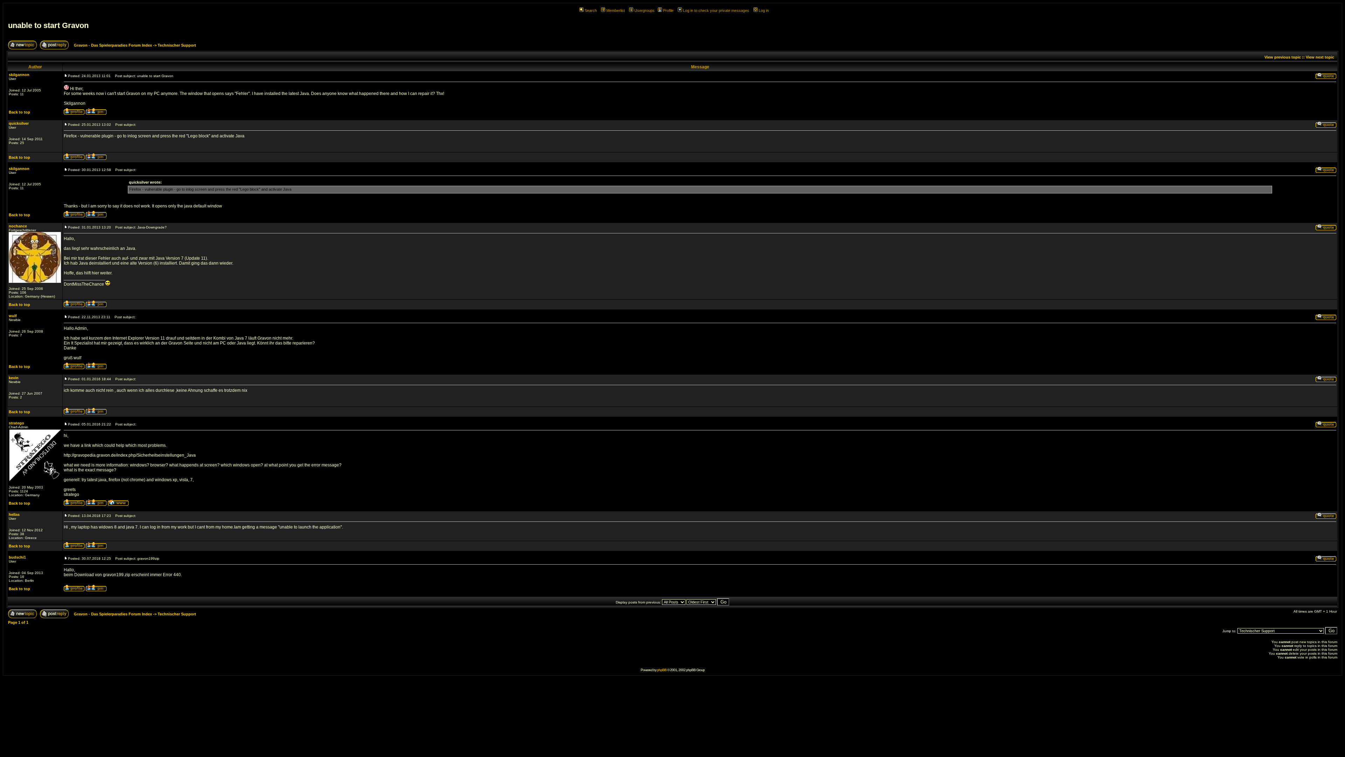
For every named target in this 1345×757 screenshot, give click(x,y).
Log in (764, 10)
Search (591, 10)
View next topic (1320, 57)
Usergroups (644, 10)
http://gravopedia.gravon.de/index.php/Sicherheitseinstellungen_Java (130, 455)
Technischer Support (177, 45)
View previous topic (1282, 57)
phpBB (662, 670)
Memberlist (615, 10)
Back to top (19, 112)
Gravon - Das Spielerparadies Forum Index (113, 45)
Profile (668, 10)
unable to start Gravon (48, 25)
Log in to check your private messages (716, 10)
